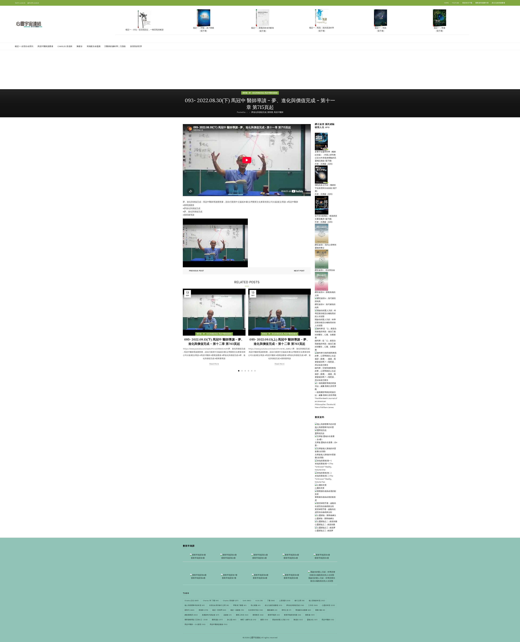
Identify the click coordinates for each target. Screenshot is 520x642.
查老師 (203, 610)
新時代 (189, 610)
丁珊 (271, 601)
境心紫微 (256, 605)
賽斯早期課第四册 (292, 615)
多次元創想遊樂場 (498, 3)
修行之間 (300, 601)
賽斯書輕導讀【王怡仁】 (196, 620)
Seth (247, 601)
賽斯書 (270, 112)
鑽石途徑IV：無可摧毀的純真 (325, 306)
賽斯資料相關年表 (482, 3)
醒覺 (264, 620)
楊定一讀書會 (237, 610)
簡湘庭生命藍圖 (94, 46)
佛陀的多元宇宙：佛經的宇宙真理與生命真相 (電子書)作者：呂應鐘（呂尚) (326, 189)
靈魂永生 (312, 620)
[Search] (503, 24)
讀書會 (228, 615)
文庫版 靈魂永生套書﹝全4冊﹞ (326, 444)
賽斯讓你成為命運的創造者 (325, 498)
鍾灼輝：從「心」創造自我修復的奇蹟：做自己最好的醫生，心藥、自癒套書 (325, 345)
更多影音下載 (467, 3)
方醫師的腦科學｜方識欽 (115, 46)
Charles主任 (192, 601)
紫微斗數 (320, 610)
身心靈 (231, 620)
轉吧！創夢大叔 (248, 620)
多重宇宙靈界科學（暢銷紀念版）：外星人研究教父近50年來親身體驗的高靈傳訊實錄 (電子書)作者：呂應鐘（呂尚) (325, 158)
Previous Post (196, 271)
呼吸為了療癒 (239, 605)
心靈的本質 (328, 605)
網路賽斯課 (191, 615)
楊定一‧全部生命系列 (24, 46)
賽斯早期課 (274, 615)
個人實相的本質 (317, 601)
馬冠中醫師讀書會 (45, 46)
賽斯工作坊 (242, 615)
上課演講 (284, 601)
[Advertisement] (260, 70)
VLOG (259, 601)
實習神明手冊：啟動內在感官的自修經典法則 (325, 510)
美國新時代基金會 (210, 615)
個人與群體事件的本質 (195, 605)
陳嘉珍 (80, 46)
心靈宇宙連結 (255, 637)
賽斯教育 (258, 615)
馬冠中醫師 (278, 112)
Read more (214, 364)
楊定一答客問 (219, 610)
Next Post (299, 271)
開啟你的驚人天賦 (280, 620)
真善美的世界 (136, 46)
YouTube (455, 3)
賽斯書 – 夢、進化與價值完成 (253, 93)
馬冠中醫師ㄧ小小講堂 (195, 624)
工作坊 (313, 605)
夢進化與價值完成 (258, 112)
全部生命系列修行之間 (219, 605)
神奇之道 (286, 610)
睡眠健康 (272, 610)
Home (446, 3)
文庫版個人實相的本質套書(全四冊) (325, 456)
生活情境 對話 (255, 610)
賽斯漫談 (217, 620)
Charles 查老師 (65, 46)
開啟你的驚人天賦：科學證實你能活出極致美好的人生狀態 (325, 322)
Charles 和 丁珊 (211, 601)
